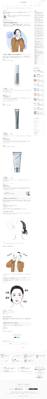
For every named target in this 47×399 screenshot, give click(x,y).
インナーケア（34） (36, 125)
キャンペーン (7, 5)
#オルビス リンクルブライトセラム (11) (39, 51)
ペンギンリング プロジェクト (34, 393)
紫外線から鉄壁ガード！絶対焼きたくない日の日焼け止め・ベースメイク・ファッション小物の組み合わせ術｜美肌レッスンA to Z (39, 47)
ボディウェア (35, 5)
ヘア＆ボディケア (24, 5)
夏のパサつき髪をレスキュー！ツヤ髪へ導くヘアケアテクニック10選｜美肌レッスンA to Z (39, 23)
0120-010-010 (41, 369)
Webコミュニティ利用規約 (15, 393)
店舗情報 (39, 5)
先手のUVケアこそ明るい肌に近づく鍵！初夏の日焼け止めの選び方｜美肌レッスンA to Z (39, 36)
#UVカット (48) (36, 50)
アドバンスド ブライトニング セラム (6, 60)
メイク (20, 5)
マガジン (43, 5)
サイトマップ (39, 393)
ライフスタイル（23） (36, 129)
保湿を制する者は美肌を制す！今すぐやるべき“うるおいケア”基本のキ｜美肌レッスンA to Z (39, 26)
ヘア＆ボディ (21, 386)
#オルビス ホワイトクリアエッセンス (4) (39, 52)
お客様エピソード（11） (36, 133)
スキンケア (17, 5)
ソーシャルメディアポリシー (28, 393)
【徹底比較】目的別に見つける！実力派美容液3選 (9, 193)
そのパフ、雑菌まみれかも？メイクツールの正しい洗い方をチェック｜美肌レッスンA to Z (39, 39)
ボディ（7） (35, 128)
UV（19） (35, 124)
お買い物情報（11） (36, 132)
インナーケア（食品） (30, 5)
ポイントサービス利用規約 (21, 393)
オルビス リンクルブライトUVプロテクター (7, 146)
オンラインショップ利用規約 (9, 393)
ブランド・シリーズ (12, 5)
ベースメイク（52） (36, 121)
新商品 (3, 5)
